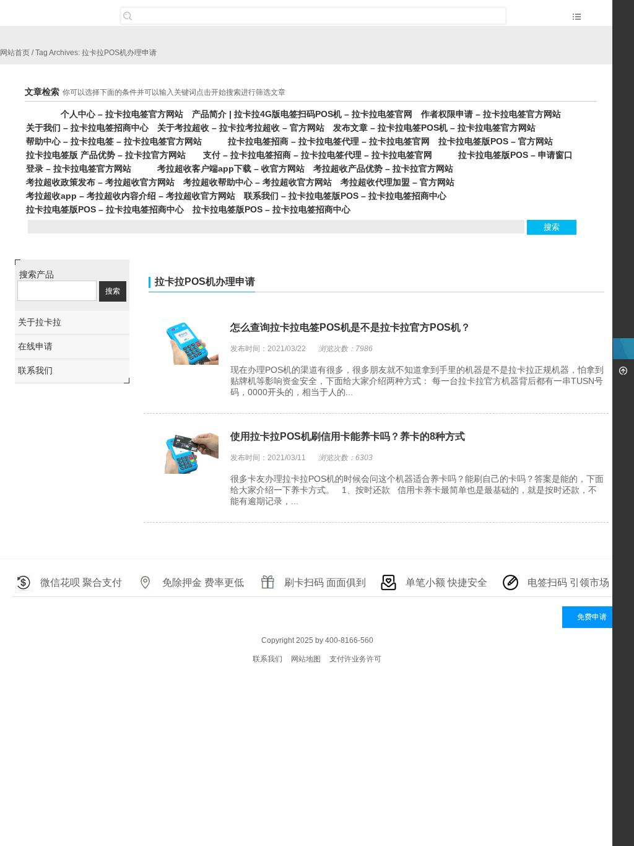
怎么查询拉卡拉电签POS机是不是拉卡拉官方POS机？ (350, 327)
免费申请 (592, 617)
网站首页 (15, 52)
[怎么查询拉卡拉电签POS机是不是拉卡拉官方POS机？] (184, 343)
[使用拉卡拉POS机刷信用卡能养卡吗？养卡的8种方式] (184, 452)
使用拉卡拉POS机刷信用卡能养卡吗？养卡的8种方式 (347, 436)
